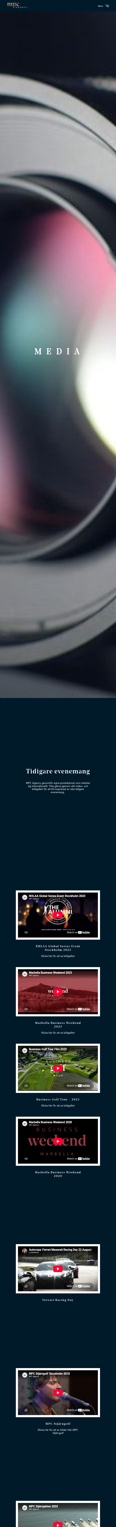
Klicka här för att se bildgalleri (58, 956)
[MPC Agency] (17, 5)
